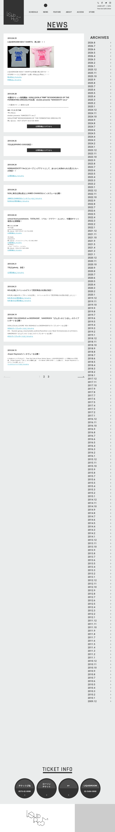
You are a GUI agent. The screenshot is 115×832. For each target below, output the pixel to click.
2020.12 (92, 258)
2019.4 (91, 325)
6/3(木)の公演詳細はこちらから (19, 298)
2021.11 (92, 234)
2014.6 (91, 520)
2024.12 (92, 110)
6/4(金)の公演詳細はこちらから (19, 300)
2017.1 (91, 416)
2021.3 (91, 251)
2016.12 (92, 419)
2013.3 (91, 570)
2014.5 (91, 523)
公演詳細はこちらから (16, 176)
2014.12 (92, 500)
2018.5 (91, 362)
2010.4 (91, 688)
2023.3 (91, 180)
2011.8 (91, 634)
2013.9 (91, 550)
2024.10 (92, 116)
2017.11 (92, 382)
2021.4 (91, 248)
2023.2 (91, 184)
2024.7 (91, 127)
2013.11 (92, 543)
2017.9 (91, 389)
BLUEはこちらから (15, 77)
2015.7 (91, 476)
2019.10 (92, 305)
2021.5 (91, 244)
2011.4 (91, 647)
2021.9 (91, 241)
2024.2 (91, 143)
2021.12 (92, 231)
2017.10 (92, 385)
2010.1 (91, 698)
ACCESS (80, 12)
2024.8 (91, 123)
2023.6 (91, 170)
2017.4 (91, 405)
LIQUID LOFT (101, 6)
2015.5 (91, 483)
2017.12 (92, 379)
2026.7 (91, 46)
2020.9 (91, 268)
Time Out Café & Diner (104, 9)
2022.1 (91, 227)
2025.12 (92, 69)
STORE (92, 12)
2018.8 (91, 352)
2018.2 (91, 372)
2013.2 (91, 573)
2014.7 (91, 516)
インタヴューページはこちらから (18, 364)
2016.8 (91, 432)
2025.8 (91, 83)
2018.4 (91, 365)
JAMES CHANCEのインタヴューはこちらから (25, 198)
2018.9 (91, 348)
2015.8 (91, 473)
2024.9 (91, 120)
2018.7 (91, 355)
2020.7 (91, 274)
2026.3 (91, 59)
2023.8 (91, 164)
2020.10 (92, 264)
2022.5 (91, 214)
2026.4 (91, 56)
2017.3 (91, 409)
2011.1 (91, 657)
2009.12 (92, 701)
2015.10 (92, 466)
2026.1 (91, 66)
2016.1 (91, 456)
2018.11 (92, 342)
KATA (109, 6)
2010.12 (92, 661)
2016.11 (92, 422)
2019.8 (91, 311)
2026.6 (91, 49)
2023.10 (92, 157)
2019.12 (92, 298)
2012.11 (92, 584)
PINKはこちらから (14, 80)
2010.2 (91, 694)
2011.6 (91, 641)
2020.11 (92, 261)
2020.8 (91, 271)
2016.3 (91, 449)
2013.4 (91, 567)
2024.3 (91, 140)
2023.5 (91, 174)
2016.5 (91, 442)
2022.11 (92, 194)
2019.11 (92, 301)
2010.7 (91, 678)
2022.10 (92, 197)
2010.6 (91, 681)
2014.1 (91, 537)
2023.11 (92, 153)
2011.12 (92, 621)
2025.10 (92, 76)
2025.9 (91, 80)
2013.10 (92, 547)
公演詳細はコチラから (44, 126)
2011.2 (91, 654)
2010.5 (91, 684)
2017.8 (91, 392)
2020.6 (91, 278)
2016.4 (91, 446)
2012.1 (91, 617)
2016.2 (91, 453)
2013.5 (91, 563)
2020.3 (91, 288)
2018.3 (91, 369)
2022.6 (91, 211)
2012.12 (92, 580)
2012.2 (91, 614)
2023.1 (91, 187)
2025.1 (91, 106)
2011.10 (92, 627)
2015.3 (91, 489)
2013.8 (91, 553)
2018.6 (91, 358)
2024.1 (91, 147)
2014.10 (92, 506)
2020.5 (91, 281)
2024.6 (91, 130)
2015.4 (91, 486)
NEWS (45, 12)
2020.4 (91, 284)
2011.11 (92, 624)
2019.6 (91, 318)
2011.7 (91, 637)
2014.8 (91, 513)
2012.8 (91, 594)
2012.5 (91, 604)
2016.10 (92, 426)
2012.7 (91, 597)
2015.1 (91, 496)
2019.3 (91, 328)
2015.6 (91, 479)
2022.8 (91, 204)
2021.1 (91, 254)
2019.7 (91, 315)
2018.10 (92, 345)
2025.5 (91, 93)
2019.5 (91, 321)
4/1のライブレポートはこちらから (20, 336)
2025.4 (91, 96)
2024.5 (91, 133)
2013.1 (91, 577)
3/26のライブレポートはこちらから (21, 328)
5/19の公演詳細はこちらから (18, 201)
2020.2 (91, 291)
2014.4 (91, 526)
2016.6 (91, 439)
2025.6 (91, 90)
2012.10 (92, 587)
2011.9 (91, 631)
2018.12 (92, 338)
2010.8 (91, 674)
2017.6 (91, 399)
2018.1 (91, 375)
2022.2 (91, 224)
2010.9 (91, 671)
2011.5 (91, 644)
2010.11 (92, 664)
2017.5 (91, 402)
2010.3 (91, 691)
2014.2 (91, 533)
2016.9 (91, 429)
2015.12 (92, 459)
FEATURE (57, 12)
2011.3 (91, 651)
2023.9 (91, 160)
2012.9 (91, 590)
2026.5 (91, 53)
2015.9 (91, 469)
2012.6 (91, 600)
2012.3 (91, 610)
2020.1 (91, 295)
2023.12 (92, 150)
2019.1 (91, 335)
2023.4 (91, 177)
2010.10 (92, 668)
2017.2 (91, 412)
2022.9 (91, 200)
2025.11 (92, 73)
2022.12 (92, 190)
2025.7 (91, 86)
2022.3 (91, 221)
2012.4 (91, 607)
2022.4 (91, 217)
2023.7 (91, 167)
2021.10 (92, 237)
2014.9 (91, 510)
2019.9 (91, 308)
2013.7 (91, 557)
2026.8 (91, 43)
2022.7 (91, 207)
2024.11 (92, 113)
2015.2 (91, 493)
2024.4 (91, 137)
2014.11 (92, 503)
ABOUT (69, 12)
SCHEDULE (33, 12)
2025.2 (91, 103)
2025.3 (91, 100)
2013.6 (91, 560)
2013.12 (92, 540)
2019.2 (91, 332)
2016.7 (91, 436)
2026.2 (91, 63)
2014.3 (91, 530)
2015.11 (92, 463)
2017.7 (91, 395)
